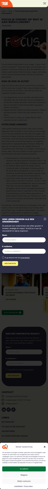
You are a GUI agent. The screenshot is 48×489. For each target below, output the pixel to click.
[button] (45, 447)
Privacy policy (28, 486)
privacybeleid (25, 258)
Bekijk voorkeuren (24, 481)
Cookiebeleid (18, 486)
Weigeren (24, 475)
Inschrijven (10, 263)
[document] (24, 244)
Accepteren (24, 469)
